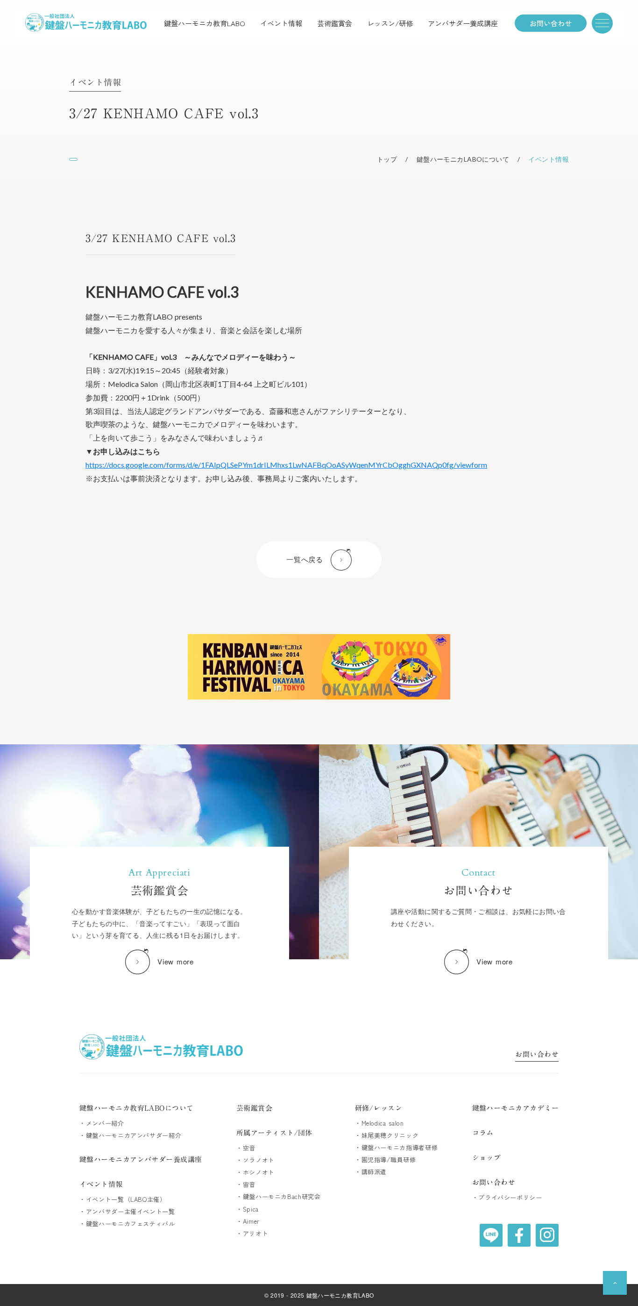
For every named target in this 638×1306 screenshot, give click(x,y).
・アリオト (252, 1233)
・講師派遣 (371, 1172)
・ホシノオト (255, 1172)
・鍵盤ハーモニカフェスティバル (127, 1224)
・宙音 (245, 1184)
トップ (387, 159)
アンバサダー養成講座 (463, 23)
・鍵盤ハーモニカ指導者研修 (396, 1147)
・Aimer (248, 1221)
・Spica (247, 1209)
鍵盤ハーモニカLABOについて (463, 159)
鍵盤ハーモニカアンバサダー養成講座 (140, 1159)
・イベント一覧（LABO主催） (122, 1199)
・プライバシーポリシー (507, 1197)
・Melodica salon (379, 1123)
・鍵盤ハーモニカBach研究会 (278, 1196)
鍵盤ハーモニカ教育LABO (204, 23)
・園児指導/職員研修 (385, 1160)
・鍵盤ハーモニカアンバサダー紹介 (130, 1135)
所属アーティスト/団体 (274, 1133)
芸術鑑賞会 (334, 23)
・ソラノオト (255, 1160)
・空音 (245, 1148)
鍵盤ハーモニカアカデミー (515, 1108)
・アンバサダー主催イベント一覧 (127, 1211)
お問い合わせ (537, 1055)
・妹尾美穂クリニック (387, 1135)
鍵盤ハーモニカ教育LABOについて (136, 1108)
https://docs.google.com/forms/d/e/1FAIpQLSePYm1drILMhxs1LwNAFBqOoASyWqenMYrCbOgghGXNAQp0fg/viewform (286, 464)
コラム (483, 1133)
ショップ (486, 1158)
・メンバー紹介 (101, 1123)
